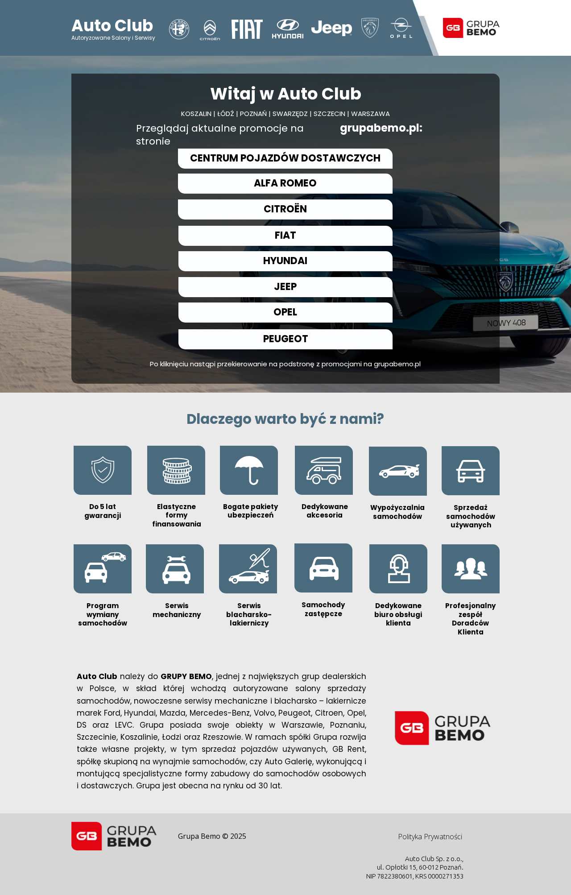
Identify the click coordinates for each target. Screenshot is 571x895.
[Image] (210, 30)
